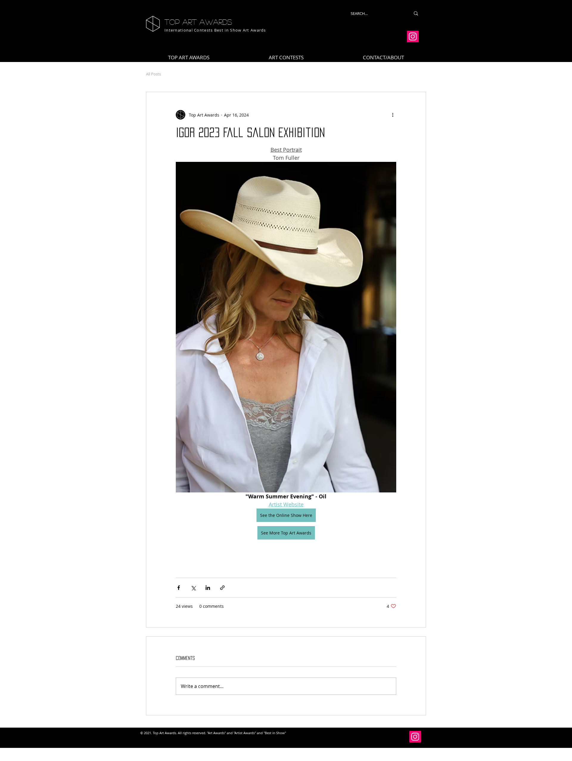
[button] (286, 57)
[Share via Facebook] (178, 587)
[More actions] (392, 114)
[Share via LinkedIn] (208, 587)
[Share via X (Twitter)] (193, 587)
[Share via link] (222, 587)
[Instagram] (413, 36)
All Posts (153, 74)
